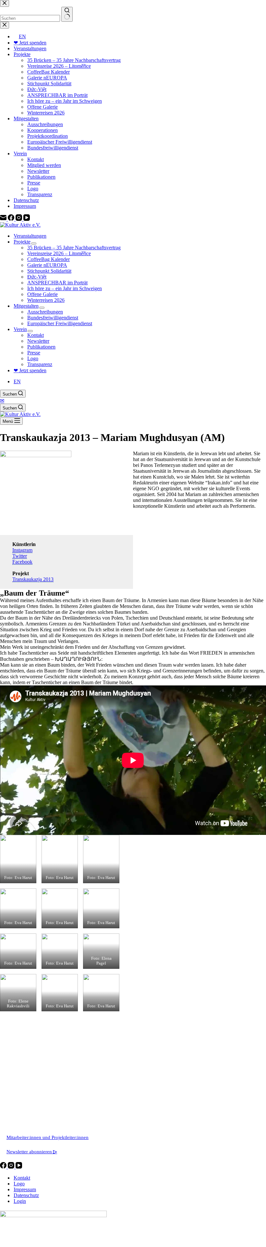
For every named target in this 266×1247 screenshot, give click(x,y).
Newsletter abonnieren (31, 1151)
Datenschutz (26, 1195)
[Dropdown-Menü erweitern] (33, 243)
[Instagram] (12, 1167)
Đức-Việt (36, 276)
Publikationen (41, 347)
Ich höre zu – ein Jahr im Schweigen (64, 288)
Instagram (22, 550)
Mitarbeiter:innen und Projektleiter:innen (47, 1137)
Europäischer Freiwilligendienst (59, 323)
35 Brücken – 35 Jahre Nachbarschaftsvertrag (74, 247)
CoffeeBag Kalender (48, 259)
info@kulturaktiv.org (27, 1108)
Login (20, 1201)
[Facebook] (4, 1167)
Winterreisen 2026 (46, 300)
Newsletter (38, 341)
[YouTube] (19, 1167)
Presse (33, 352)
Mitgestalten (26, 306)
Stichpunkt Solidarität (49, 271)
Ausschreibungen (45, 312)
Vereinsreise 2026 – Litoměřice (59, 253)
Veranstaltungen (30, 236)
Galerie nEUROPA (47, 265)
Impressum (25, 1189)
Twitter (19, 556)
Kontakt (35, 335)
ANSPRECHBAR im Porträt (57, 282)
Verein (20, 329)
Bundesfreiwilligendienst (52, 317)
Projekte (22, 241)
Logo (32, 358)
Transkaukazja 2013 (33, 579)
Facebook (22, 561)
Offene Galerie (42, 294)
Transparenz (39, 364)
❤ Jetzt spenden (30, 370)
